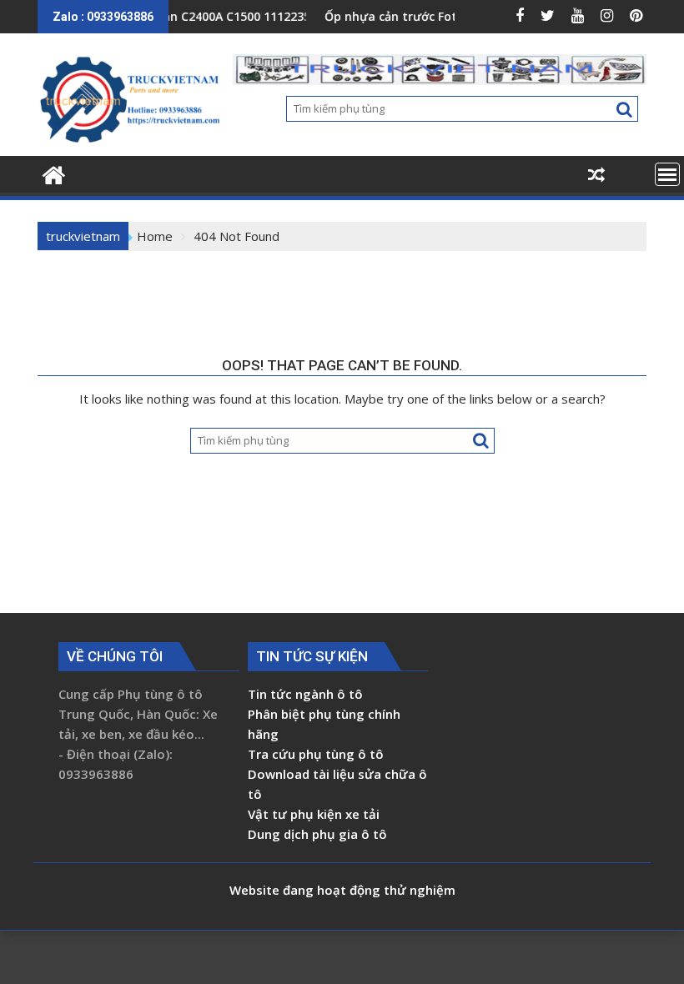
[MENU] (667, 174)
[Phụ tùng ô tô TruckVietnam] (54, 173)
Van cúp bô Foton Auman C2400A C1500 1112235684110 (176, 16)
